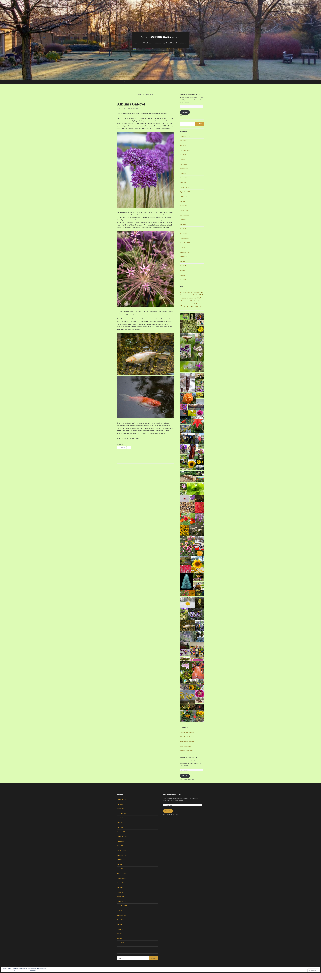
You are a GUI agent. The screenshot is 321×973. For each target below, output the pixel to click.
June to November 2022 (187, 750)
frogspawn (198, 292)
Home (120, 82)
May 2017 (183, 270)
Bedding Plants (186, 290)
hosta (187, 298)
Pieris (192, 300)
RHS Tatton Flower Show (187, 741)
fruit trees (186, 294)
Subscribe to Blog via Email (190, 94)
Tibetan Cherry (191, 303)
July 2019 (183, 201)
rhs (194, 300)
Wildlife (199, 306)
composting (189, 292)
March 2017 (183, 280)
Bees (191, 290)
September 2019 (185, 192)
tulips (196, 303)
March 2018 (183, 233)
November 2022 (185, 150)
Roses (197, 300)
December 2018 (184, 215)
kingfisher (191, 298)
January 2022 (184, 168)
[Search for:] (192, 124)
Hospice (183, 298)
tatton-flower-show (184, 303)
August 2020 (183, 178)
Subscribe (185, 112)
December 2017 (184, 238)
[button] (184, 316)
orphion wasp (182, 300)
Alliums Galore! (131, 104)
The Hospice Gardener (160, 36)
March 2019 (183, 205)
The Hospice (130, 82)
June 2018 (183, 229)
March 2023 (183, 145)
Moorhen (195, 298)
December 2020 (184, 173)
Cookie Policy (33, 970)
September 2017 (185, 252)
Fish (193, 292)
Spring (199, 300)
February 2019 (184, 210)
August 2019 (183, 196)
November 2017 (185, 242)
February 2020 (184, 187)
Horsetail (199, 295)
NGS (199, 297)
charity (185, 292)
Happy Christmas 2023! (187, 732)
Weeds (194, 306)
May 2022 (183, 155)
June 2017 (183, 266)
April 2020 (183, 182)
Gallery (162, 82)
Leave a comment (133, 108)
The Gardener (142, 82)
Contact (153, 82)
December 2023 (184, 136)
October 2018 (184, 219)
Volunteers (186, 306)
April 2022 (183, 159)
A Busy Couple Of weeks (187, 736)
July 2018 (183, 224)
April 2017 (183, 275)
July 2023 (183, 141)
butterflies (200, 290)
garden (189, 294)
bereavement (195, 290)
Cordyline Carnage (185, 746)
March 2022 (183, 164)
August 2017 (183, 256)
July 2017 (183, 261)
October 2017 (184, 247)
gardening (194, 294)
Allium (181, 290)
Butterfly (182, 292)
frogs (195, 292)
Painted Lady (188, 300)
